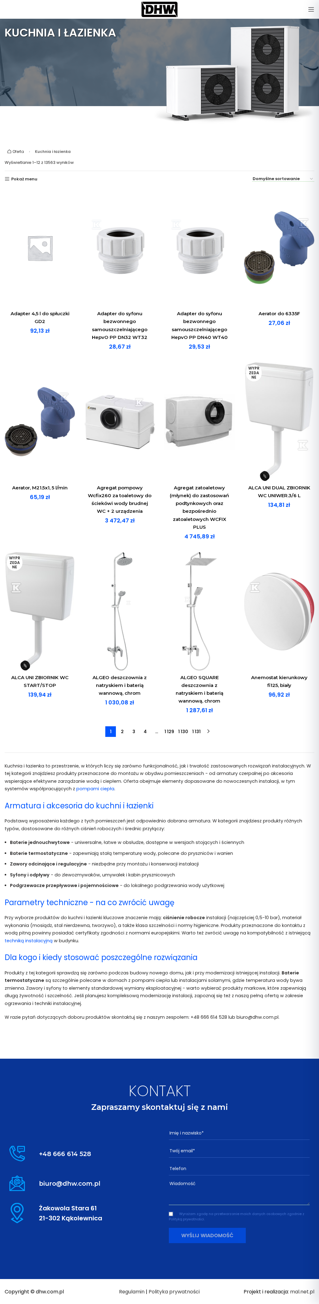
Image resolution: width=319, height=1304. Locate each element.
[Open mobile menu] (311, 9)
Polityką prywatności (186, 1219)
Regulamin (132, 1291)
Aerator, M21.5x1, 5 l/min (40, 488)
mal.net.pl (302, 1291)
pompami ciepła (95, 789)
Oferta (18, 151)
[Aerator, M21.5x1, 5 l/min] (40, 421)
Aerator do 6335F (279, 313)
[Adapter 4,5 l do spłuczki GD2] (40, 248)
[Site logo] (159, 9)
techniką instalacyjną (29, 941)
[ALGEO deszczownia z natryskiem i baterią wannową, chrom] (119, 611)
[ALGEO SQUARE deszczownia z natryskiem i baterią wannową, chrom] (199, 611)
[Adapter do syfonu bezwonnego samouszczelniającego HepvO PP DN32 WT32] (119, 248)
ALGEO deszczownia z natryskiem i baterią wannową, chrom (120, 685)
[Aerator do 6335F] (279, 248)
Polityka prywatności (174, 1291)
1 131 (196, 731)
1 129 (169, 731)
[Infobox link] (79, 1154)
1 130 (183, 731)
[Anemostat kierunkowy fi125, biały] (279, 611)
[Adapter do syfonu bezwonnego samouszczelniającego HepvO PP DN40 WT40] (199, 248)
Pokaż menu (24, 179)
